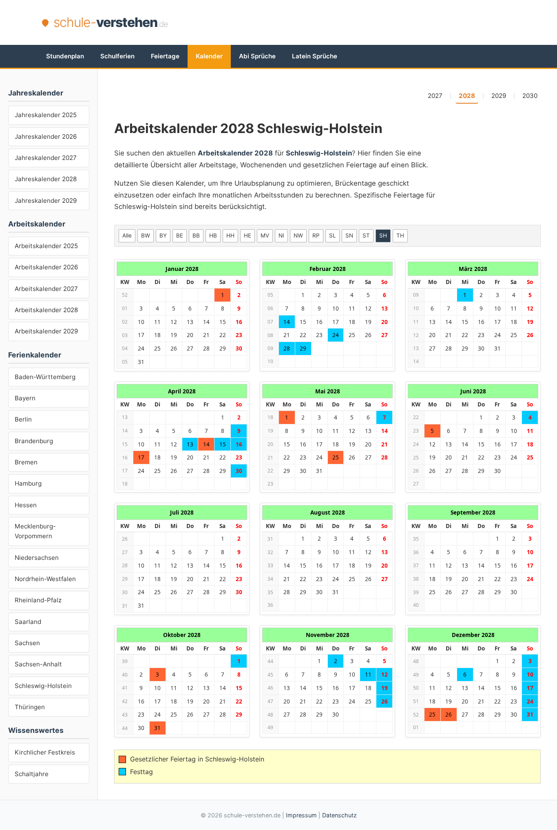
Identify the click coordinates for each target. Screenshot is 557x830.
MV (265, 235)
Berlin (23, 419)
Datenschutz (339, 815)
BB (196, 235)
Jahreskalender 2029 (46, 200)
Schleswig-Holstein (43, 686)
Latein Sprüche (314, 56)
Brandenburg (34, 441)
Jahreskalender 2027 (46, 158)
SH (383, 235)
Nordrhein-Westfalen (45, 579)
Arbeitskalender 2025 (46, 246)
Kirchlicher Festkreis (45, 752)
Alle (127, 235)
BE (179, 235)
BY (163, 235)
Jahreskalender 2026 (46, 136)
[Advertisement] (366, 22)
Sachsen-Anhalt (38, 664)
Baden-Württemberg (45, 377)
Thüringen (30, 707)
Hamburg (28, 483)
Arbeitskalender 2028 (46, 310)
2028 (467, 96)
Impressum (301, 815)
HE (247, 235)
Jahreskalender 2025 (46, 115)
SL (332, 235)
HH (230, 235)
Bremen (26, 462)
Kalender (209, 56)
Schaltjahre (32, 774)
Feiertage (165, 56)
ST (366, 235)
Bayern (25, 398)
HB (213, 235)
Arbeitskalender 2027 (46, 289)
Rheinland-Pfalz (38, 600)
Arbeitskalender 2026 (46, 267)
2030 (529, 96)
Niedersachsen (37, 557)
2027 (435, 96)
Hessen (26, 505)
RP (316, 235)
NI (281, 235)
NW (298, 235)
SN (349, 235)
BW (145, 235)
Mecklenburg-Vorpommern (35, 531)
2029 (498, 96)
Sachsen (27, 643)
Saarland (28, 622)
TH (400, 235)
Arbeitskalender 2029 (46, 331)
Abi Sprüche (257, 56)
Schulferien (117, 56)
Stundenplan (65, 56)
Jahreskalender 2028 (46, 179)
